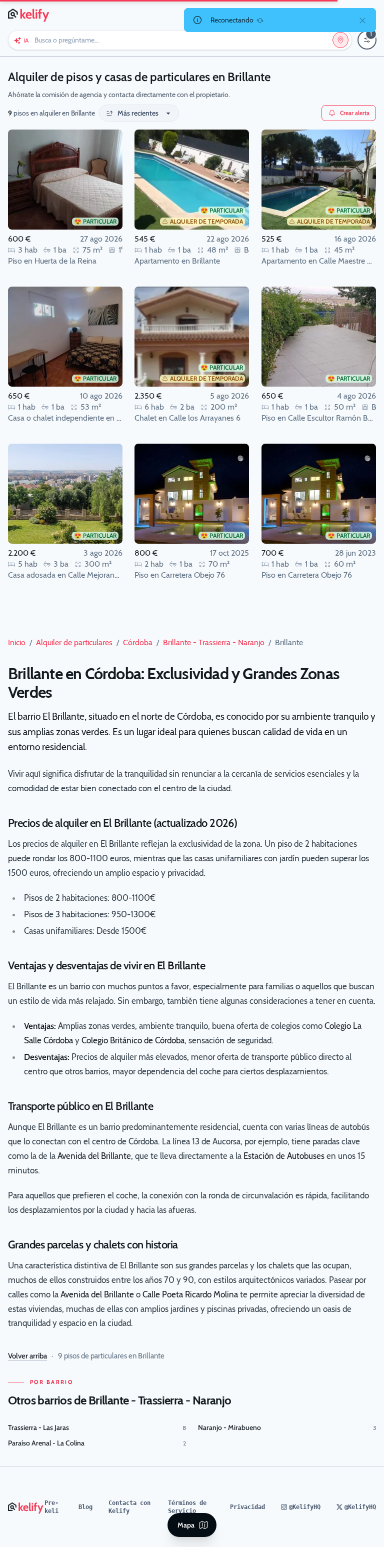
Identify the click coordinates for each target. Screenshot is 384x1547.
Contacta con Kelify (129, 1506)
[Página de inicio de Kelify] (29, 14)
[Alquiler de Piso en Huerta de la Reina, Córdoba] (65, 180)
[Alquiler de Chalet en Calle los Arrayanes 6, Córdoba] (191, 337)
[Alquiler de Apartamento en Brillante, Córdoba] (191, 180)
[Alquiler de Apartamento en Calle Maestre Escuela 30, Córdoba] (319, 180)
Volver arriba (27, 1355)
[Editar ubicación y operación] (340, 40)
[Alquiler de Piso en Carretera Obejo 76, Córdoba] (191, 494)
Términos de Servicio (187, 1506)
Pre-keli (51, 1506)
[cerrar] (363, 20)
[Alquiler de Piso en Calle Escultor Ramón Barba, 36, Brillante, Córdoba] (319, 337)
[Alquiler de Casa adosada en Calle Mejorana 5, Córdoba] (65, 494)
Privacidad (247, 1506)
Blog (85, 1506)
